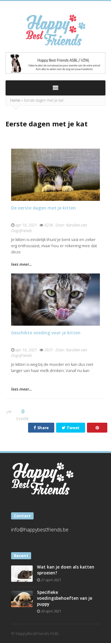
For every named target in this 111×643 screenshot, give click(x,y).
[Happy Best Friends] (55, 30)
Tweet (73, 427)
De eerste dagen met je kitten (43, 208)
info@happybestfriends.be (39, 529)
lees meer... (21, 264)
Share (42, 427)
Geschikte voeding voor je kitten (45, 333)
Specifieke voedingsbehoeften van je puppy (64, 598)
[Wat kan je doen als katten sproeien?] (22, 573)
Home (15, 100)
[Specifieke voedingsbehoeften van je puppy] (22, 598)
